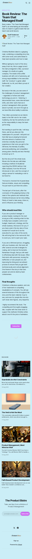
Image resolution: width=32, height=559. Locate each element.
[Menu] (29, 2)
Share (25, 36)
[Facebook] (18, 528)
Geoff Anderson (13, 35)
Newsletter (6, 10)
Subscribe (16, 326)
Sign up (16, 541)
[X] (14, 528)
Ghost (20, 544)
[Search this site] (26, 2)
